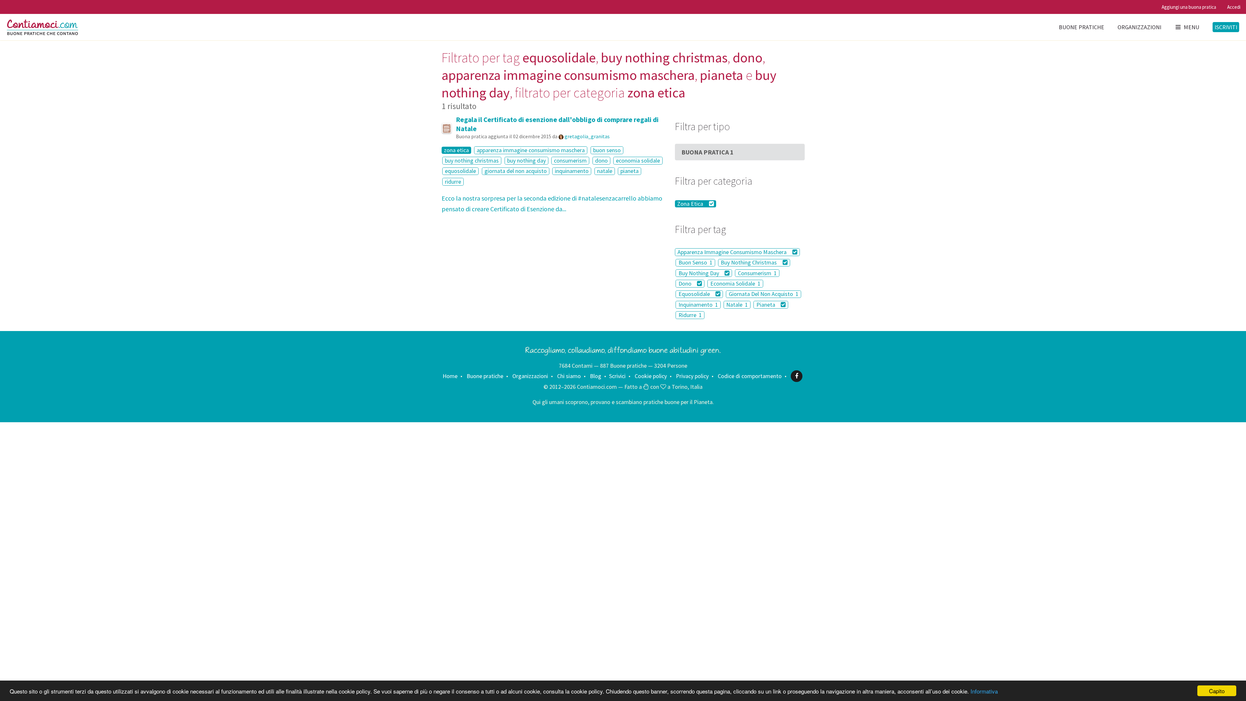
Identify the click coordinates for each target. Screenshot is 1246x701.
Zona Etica (690, 203)
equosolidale (460, 171)
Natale (737, 304)
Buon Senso (695, 262)
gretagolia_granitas (587, 136)
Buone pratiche (1081, 27)
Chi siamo (569, 376)
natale (604, 171)
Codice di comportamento (750, 376)
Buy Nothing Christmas (749, 262)
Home (450, 376)
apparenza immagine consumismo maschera (531, 150)
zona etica (456, 150)
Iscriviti (1226, 27)
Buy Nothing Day (699, 273)
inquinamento (572, 171)
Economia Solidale (735, 283)
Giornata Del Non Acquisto (764, 294)
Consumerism (757, 273)
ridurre (453, 181)
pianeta (629, 171)
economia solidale (638, 160)
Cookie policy (651, 376)
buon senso (607, 150)
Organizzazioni (1139, 27)
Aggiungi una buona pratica (1189, 7)
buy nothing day (526, 160)
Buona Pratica (707, 152)
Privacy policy (692, 376)
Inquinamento (698, 304)
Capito (1217, 691)
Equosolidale (694, 294)
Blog (595, 376)
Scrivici (617, 376)
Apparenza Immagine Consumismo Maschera (733, 252)
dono (601, 160)
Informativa (984, 691)
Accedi (1233, 7)
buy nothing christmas (472, 160)
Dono (685, 283)
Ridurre (690, 315)
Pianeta (766, 304)
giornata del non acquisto (515, 171)
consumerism (570, 160)
